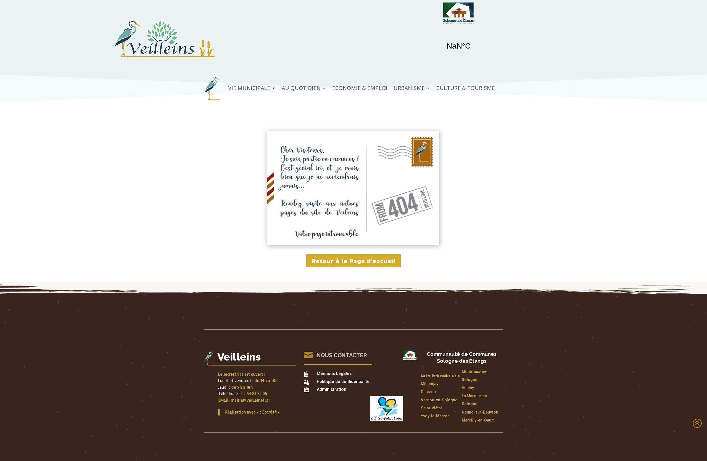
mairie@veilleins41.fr (250, 400)
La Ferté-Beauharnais (440, 375)
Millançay (429, 383)
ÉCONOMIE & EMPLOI (359, 88)
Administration (331, 389)
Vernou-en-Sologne (439, 400)
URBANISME (409, 88)
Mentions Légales (334, 373)
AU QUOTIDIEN (301, 88)
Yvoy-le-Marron (435, 416)
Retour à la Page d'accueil (353, 260)
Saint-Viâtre (431, 408)
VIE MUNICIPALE (249, 88)
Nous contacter (342, 355)
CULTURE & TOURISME (465, 88)
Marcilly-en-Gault (478, 420)
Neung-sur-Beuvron (480, 412)
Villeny (468, 388)
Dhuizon (428, 392)
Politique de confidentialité (343, 381)
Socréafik (270, 412)
